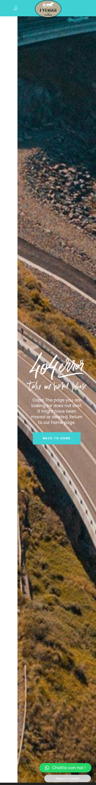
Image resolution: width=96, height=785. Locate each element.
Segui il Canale (67, 778)
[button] (65, 767)
